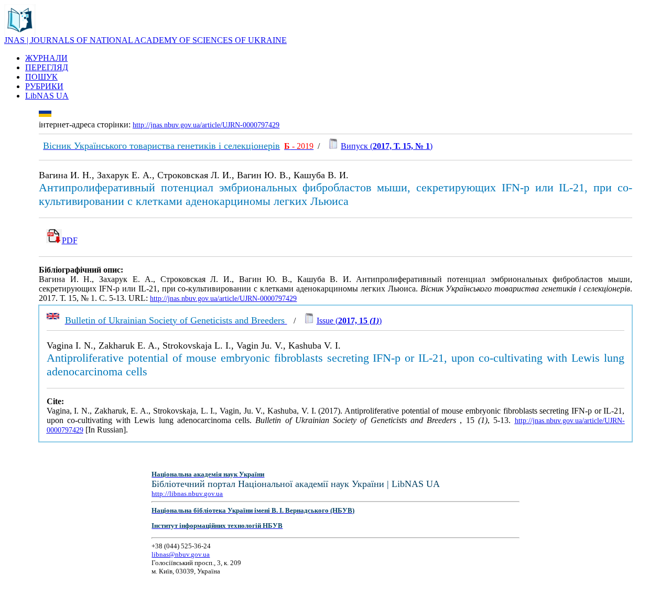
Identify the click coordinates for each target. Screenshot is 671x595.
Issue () (349, 320)
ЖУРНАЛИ (46, 57)
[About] (20, 32)
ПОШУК (41, 76)
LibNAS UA (47, 95)
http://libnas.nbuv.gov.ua (187, 493)
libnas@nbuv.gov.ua (180, 554)
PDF (70, 240)
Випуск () (386, 146)
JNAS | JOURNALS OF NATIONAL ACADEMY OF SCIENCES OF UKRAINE (145, 40)
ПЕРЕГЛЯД (46, 67)
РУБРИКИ (44, 86)
